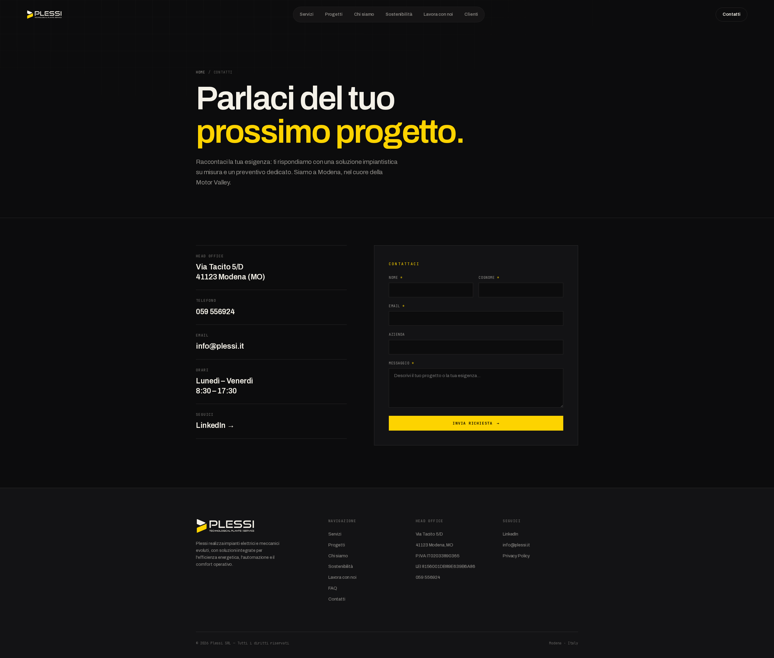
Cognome (489, 277)
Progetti (334, 14)
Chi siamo (364, 14)
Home (200, 72)
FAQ (332, 588)
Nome (395, 277)
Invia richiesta (476, 423)
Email (397, 306)
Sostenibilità (398, 14)
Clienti (471, 14)
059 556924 (215, 312)
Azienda (397, 334)
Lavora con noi (438, 14)
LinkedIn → (215, 425)
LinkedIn (510, 534)
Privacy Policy (516, 555)
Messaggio (401, 363)
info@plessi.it (220, 346)
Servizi (307, 14)
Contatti (731, 14)
